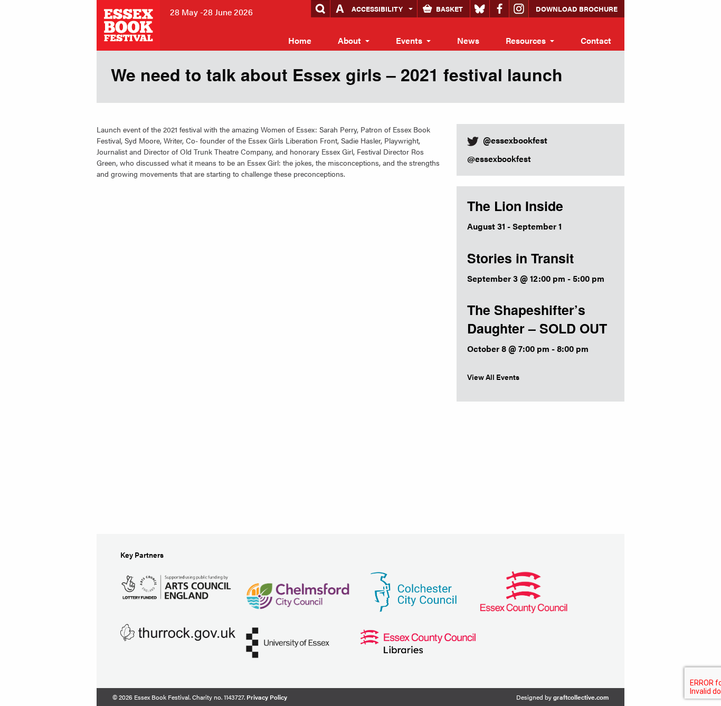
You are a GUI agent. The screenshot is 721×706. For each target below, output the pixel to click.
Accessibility (377, 9)
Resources (526, 40)
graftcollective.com (581, 697)
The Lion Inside (515, 205)
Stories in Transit (520, 258)
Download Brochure (577, 9)
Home (299, 40)
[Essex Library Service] (418, 640)
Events (409, 40)
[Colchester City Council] (413, 591)
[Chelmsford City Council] (297, 591)
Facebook (499, 8)
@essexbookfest (499, 158)
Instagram (518, 8)
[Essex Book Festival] (129, 24)
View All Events (493, 376)
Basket (449, 9)
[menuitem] (300, 41)
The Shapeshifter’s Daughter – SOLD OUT (537, 319)
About (349, 40)
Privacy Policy (266, 697)
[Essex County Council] (523, 591)
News (468, 40)
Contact (596, 40)
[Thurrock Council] (177, 631)
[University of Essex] (287, 641)
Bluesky (479, 8)
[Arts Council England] (177, 585)
